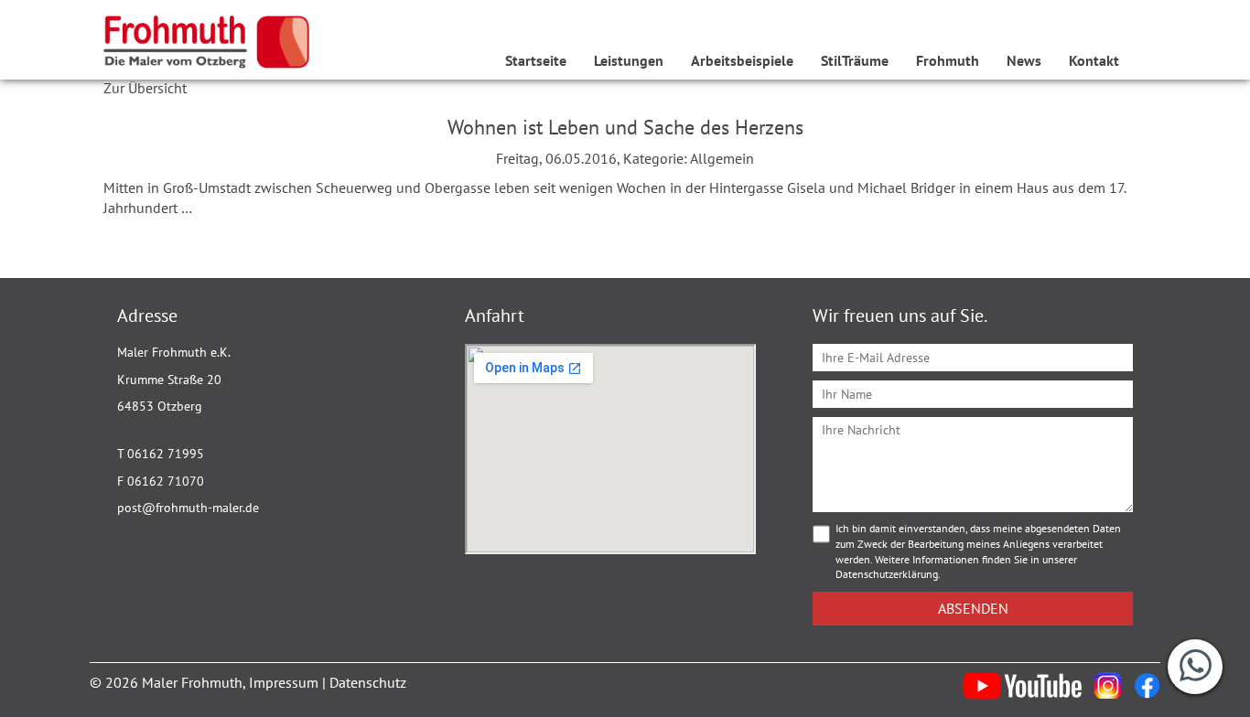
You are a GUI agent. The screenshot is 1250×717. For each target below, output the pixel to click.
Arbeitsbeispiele (742, 60)
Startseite (535, 60)
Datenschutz (367, 682)
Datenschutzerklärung (886, 574)
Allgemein (722, 158)
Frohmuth (947, 60)
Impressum (283, 682)
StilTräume (855, 60)
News (1024, 60)
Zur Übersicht (145, 88)
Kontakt (1094, 60)
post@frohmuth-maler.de (188, 507)
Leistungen (628, 60)
